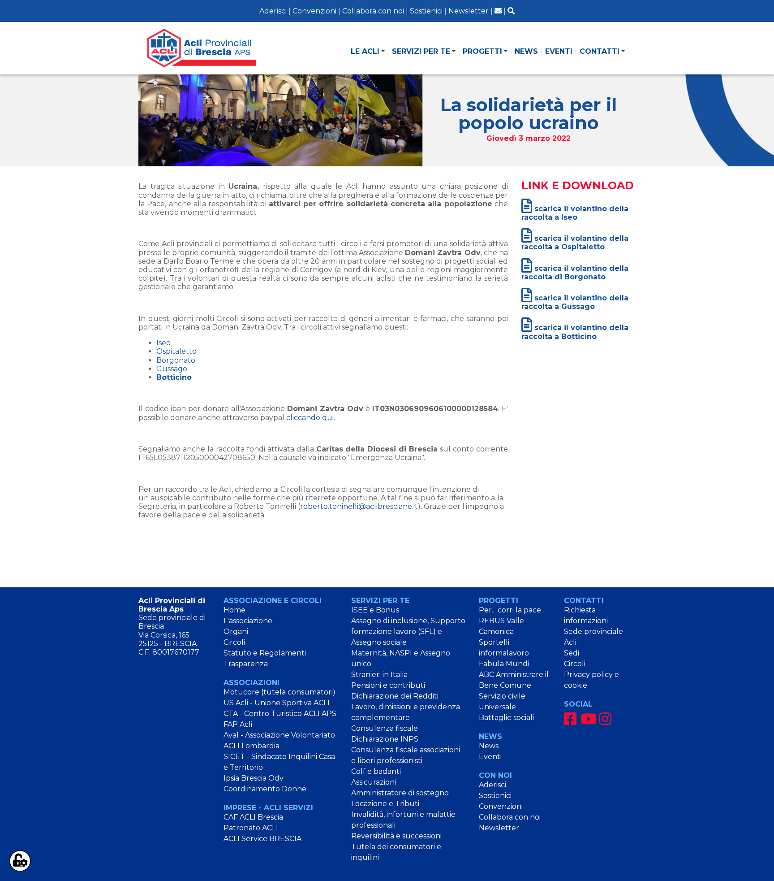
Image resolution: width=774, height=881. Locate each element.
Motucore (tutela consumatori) (279, 692)
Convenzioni (314, 11)
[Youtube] (588, 719)
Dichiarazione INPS (384, 739)
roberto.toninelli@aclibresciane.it (359, 506)
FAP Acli (238, 724)
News (489, 746)
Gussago (171, 369)
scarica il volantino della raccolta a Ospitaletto (574, 242)
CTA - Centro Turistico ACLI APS (280, 713)
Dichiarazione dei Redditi (395, 696)
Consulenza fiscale (384, 728)
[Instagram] (605, 719)
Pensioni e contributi (388, 685)
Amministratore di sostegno (400, 793)
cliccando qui (310, 417)
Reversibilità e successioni (396, 836)
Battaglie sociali (506, 717)
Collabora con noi (373, 11)
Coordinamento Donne (265, 789)
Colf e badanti (376, 771)
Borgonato (175, 360)
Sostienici (426, 11)
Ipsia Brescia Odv (254, 778)
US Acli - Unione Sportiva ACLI (277, 703)
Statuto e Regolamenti (265, 653)
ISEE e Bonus (375, 610)
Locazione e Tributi (385, 803)
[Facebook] (570, 719)
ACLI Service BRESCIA (262, 838)
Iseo (163, 343)
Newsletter (468, 11)
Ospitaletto (176, 351)
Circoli (234, 642)
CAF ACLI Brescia (253, 817)
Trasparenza (246, 664)
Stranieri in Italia (379, 674)
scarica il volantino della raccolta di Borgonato (574, 272)
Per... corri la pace (510, 610)
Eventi (490, 756)
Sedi (571, 653)
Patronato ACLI (251, 828)
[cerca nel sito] (511, 11)
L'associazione (248, 620)
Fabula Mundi (504, 664)
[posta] (498, 11)
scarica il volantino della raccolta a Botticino (574, 331)
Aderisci (273, 11)
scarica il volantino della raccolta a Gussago (574, 302)
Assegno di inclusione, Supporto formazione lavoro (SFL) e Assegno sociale (408, 631)
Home (234, 610)
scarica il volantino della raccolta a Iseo (574, 212)
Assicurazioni (373, 782)
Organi (236, 631)
